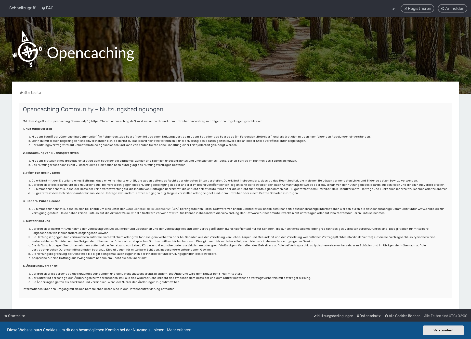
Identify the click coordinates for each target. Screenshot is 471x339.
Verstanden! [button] (443, 330)
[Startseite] (73, 49)
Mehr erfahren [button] (179, 330)
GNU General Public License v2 (148, 209)
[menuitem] (47, 8)
